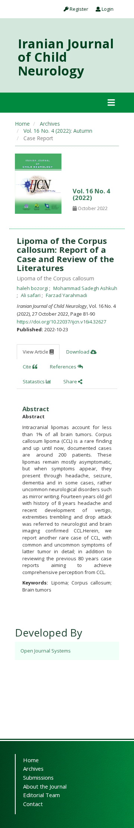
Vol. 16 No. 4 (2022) (91, 194)
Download (78, 351)
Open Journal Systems (45, 650)
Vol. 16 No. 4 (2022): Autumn (57, 130)
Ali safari (31, 295)
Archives (50, 123)
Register (78, 9)
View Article (36, 351)
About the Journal (45, 786)
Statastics (34, 381)
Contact (33, 804)
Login (107, 9)
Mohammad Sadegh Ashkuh (85, 288)
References (63, 366)
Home (22, 123)
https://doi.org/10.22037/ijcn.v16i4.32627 (61, 321)
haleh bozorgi (33, 288)
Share (70, 381)
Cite (27, 366)
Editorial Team (41, 795)
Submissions (38, 777)
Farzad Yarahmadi (66, 295)
